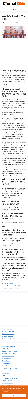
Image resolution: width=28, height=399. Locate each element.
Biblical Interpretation (8, 356)
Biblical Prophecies (7, 366)
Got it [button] (14, 395)
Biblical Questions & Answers (10, 368)
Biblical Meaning (6, 358)
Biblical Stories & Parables (9, 370)
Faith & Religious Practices (9, 378)
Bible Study (5, 348)
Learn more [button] (5, 391)
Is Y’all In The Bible (7, 329)
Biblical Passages (8, 283)
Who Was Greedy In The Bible (12, 286)
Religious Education (7, 383)
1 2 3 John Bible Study (8, 334)
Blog (3, 375)
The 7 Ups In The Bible (8, 331)
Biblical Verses (6, 373)
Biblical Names (6, 361)
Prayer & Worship (7, 380)
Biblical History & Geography (10, 353)
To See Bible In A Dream (8, 336)
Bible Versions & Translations (10, 351)
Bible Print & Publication (8, 346)
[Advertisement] (14, 55)
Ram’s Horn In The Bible (8, 339)
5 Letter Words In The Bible (11, 288)
